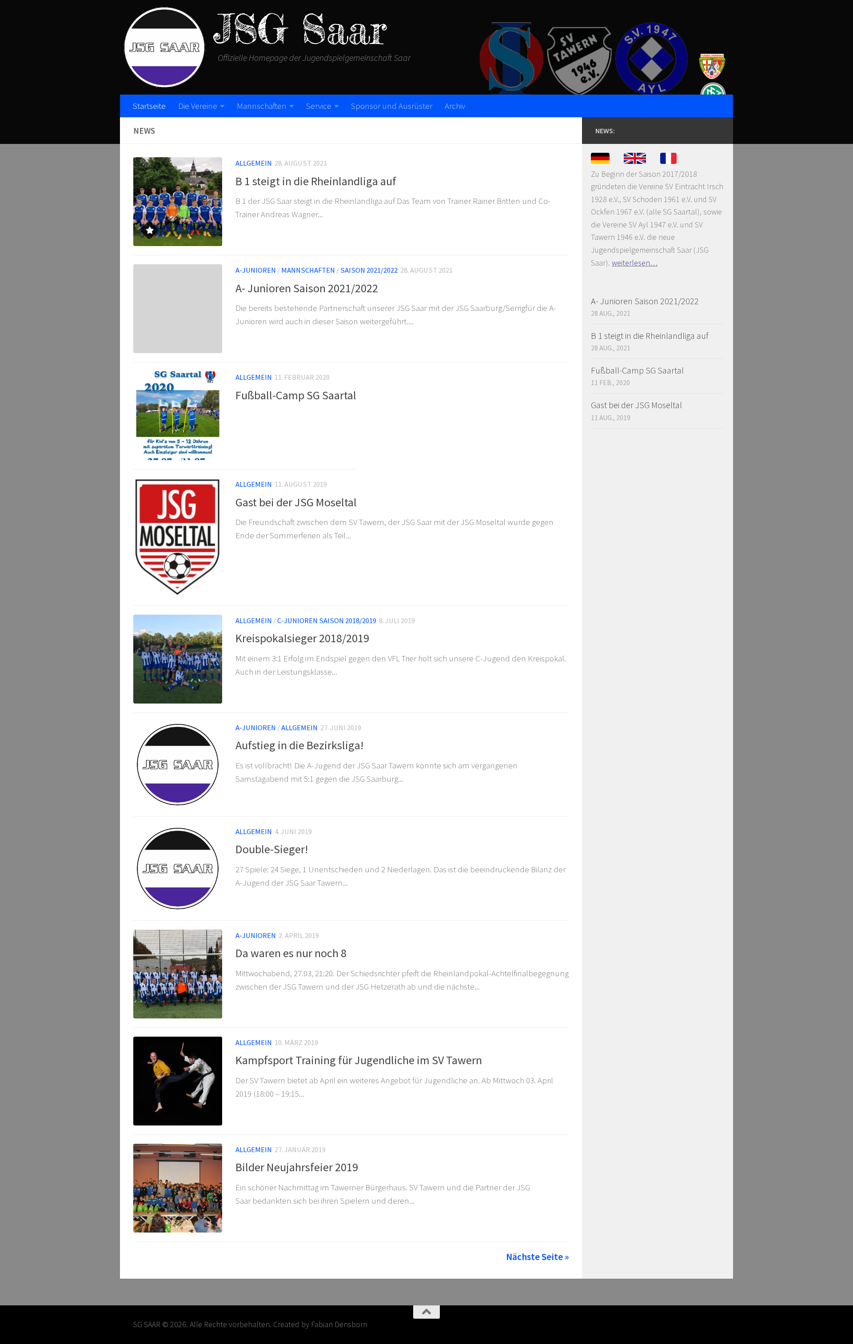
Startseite (149, 105)
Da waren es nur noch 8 (291, 953)
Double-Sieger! (271, 849)
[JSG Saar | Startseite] (164, 47)
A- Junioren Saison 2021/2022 (306, 288)
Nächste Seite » (537, 1257)
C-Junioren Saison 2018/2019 (326, 620)
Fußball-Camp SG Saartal (295, 395)
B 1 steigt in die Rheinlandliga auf (315, 181)
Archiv (455, 105)
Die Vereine (197, 105)
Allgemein (253, 163)
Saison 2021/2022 (369, 270)
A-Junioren (255, 270)
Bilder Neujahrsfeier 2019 (296, 1167)
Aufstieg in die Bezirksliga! (299, 745)
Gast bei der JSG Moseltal (296, 502)
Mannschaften (262, 105)
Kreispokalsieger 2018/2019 (302, 638)
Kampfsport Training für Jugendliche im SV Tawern (358, 1060)
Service (318, 105)
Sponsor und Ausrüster (391, 105)
